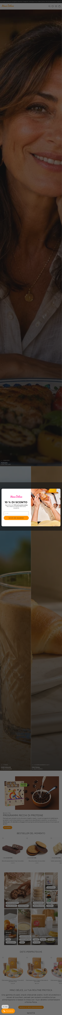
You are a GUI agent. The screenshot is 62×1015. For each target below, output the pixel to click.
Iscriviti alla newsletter (16, 518)
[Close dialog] (58, 490)
